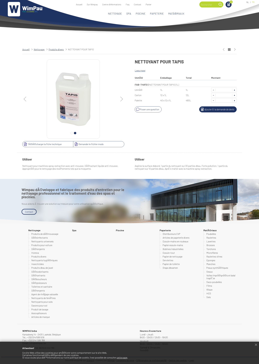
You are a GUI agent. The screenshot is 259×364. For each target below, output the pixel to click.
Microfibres (212, 252)
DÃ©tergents (38, 249)
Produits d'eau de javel (42, 267)
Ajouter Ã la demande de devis (219, 109)
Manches (210, 264)
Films (209, 285)
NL (247, 2)
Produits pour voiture (41, 245)
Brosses (210, 245)
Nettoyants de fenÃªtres (43, 298)
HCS (208, 293)
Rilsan (209, 289)
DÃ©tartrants (38, 275)
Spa (128, 13)
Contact (137, 4)
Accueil (79, 4)
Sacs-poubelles (214, 282)
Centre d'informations (111, 4)
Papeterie (157, 13)
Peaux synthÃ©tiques (217, 267)
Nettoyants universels (42, 241)
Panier (231, 2)
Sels (208, 297)
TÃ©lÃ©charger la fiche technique (45, 144)
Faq (127, 4)
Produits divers (56, 49)
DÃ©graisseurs (39, 282)
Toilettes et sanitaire (41, 286)
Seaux (209, 271)
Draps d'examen (170, 267)
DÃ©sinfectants (39, 237)
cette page (122, 357)
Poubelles (211, 233)
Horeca (35, 252)
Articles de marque (40, 316)
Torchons (211, 249)
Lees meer (140, 70)
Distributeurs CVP (171, 233)
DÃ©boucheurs (39, 279)
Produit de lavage (39, 309)
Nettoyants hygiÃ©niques (44, 260)
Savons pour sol (39, 305)
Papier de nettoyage (172, 256)
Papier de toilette (171, 264)
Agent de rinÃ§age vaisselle (44, 294)
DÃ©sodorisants (39, 271)
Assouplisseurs (39, 313)
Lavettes (211, 241)
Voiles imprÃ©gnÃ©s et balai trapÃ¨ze (220, 277)
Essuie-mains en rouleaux (175, 241)
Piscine (140, 13)
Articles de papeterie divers (176, 237)
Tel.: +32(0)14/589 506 (33, 337)
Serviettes (168, 260)
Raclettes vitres (214, 256)
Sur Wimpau (92, 4)
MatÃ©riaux (176, 13)
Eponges (210, 260)
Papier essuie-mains (173, 245)
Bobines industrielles (173, 249)
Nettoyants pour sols (42, 301)
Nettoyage (115, 13)
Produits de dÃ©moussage (44, 233)
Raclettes (211, 237)
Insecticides (37, 264)
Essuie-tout (169, 252)
